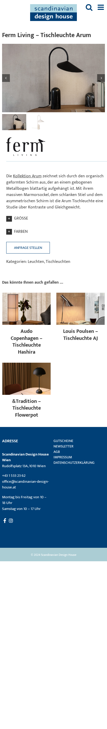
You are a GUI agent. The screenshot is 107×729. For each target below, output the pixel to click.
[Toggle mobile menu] (101, 7)
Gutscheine (63, 441)
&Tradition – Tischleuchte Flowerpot (26, 408)
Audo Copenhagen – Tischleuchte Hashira (26, 341)
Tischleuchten (58, 261)
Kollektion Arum (27, 176)
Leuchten (36, 261)
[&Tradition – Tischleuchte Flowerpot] (26, 365)
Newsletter (63, 446)
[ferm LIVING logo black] (25, 137)
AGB (57, 451)
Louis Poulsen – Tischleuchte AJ (80, 335)
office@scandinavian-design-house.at (25, 484)
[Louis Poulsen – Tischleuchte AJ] (80, 295)
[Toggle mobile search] (89, 7)
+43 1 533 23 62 (13, 475)
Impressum (63, 457)
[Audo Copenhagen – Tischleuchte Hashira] (26, 295)
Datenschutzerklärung (74, 462)
